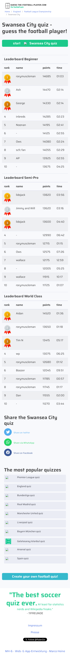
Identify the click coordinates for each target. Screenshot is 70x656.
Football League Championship (37, 11)
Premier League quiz (28, 477)
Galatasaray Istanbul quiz (31, 541)
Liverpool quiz (24, 522)
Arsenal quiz (24, 549)
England (17, 11)
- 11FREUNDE (35, 604)
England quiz (24, 486)
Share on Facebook (23, 453)
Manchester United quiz (30, 513)
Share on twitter (21, 432)
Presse (35, 632)
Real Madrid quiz (26, 504)
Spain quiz (23, 558)
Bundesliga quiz (26, 495)
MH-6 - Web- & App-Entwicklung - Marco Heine (35, 651)
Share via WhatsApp (23, 443)
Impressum (35, 625)
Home (7, 11)
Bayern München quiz (29, 531)
